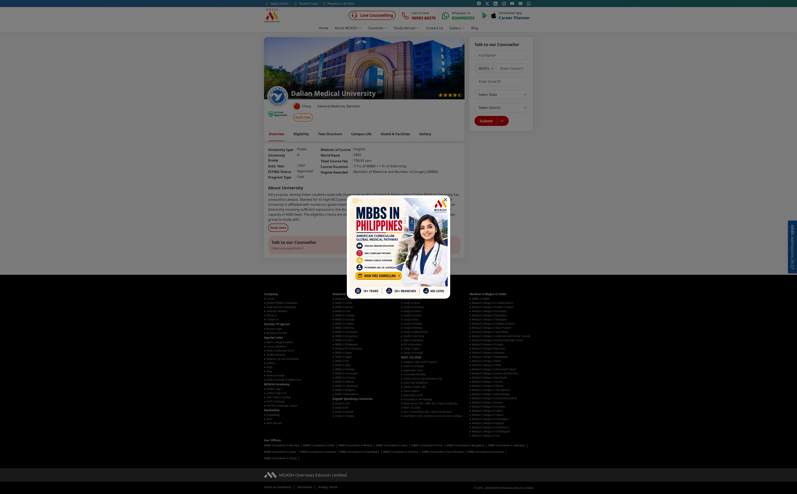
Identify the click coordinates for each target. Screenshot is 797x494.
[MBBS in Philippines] (398, 247)
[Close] (445, 199)
